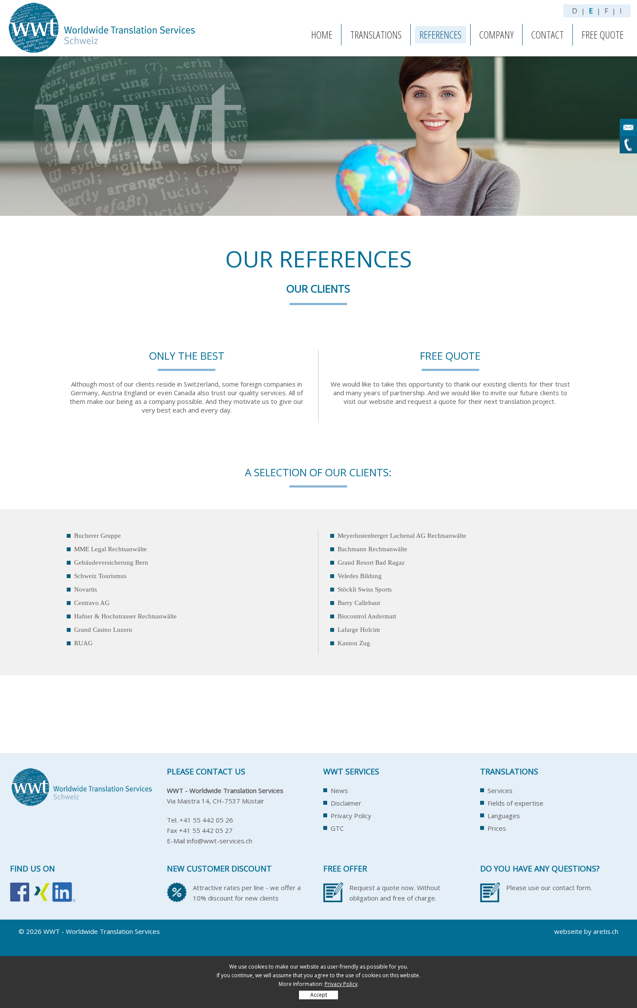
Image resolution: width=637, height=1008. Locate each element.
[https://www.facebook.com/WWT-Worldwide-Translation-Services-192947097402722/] (19, 896)
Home (321, 34)
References (440, 34)
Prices (497, 828)
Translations (376, 34)
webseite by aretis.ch (586, 931)
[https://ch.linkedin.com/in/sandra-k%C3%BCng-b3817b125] (63, 896)
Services (500, 790)
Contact (547, 34)
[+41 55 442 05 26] (628, 144)
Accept (318, 994)
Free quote (603, 34)
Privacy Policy (351, 815)
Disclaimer (346, 803)
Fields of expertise (515, 803)
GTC (337, 828)
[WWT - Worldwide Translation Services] (104, 51)
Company (496, 34)
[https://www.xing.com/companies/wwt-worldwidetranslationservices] (41, 896)
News (339, 790)
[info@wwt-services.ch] (628, 127)
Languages (504, 815)
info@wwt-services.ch (219, 840)
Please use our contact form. (549, 887)
